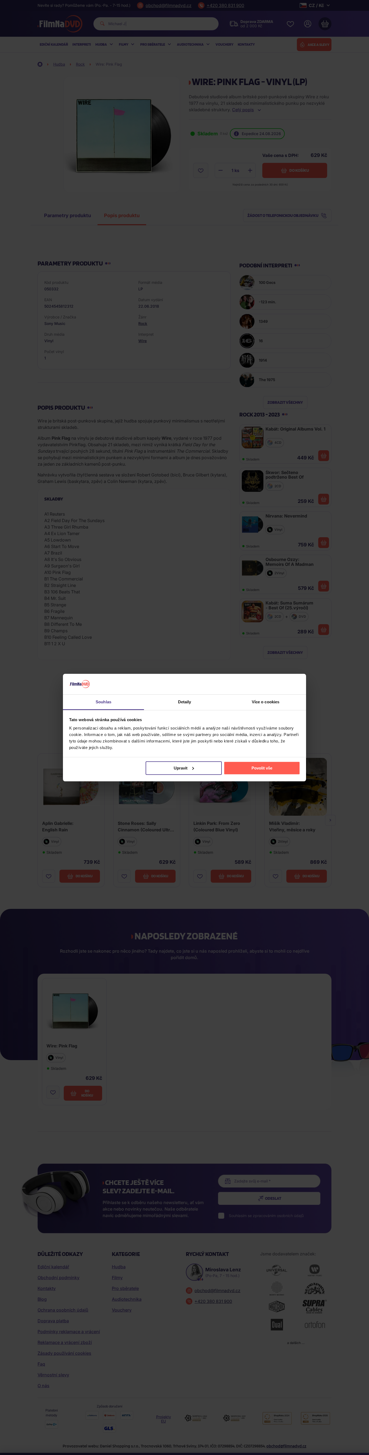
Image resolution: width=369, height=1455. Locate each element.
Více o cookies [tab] (265, 702)
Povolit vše (261, 768)
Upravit (180, 768)
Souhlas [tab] (103, 702)
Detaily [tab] (184, 702)
